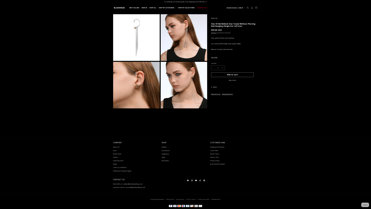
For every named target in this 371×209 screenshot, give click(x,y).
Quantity (213, 63)
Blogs (115, 164)
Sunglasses (165, 154)
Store (115, 150)
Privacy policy (180, 199)
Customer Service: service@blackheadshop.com (129, 187)
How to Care (214, 157)
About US (116, 147)
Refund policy (170, 199)
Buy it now (232, 80)
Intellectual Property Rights (122, 171)
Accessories (166, 150)
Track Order (214, 150)
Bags (163, 157)
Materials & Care (215, 94)
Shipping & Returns (227, 94)
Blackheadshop (159, 199)
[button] (167, 8)
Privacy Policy (214, 161)
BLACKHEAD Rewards (217, 164)
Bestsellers (165, 161)
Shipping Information (217, 147)
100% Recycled (118, 161)
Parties (115, 157)
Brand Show (117, 154)
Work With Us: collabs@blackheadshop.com (128, 184)
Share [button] (215, 87)
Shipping (213, 33)
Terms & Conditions (120, 167)
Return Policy (214, 154)
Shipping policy (215, 199)
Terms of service (191, 199)
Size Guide (214, 57)
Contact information (204, 199)
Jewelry (164, 147)
